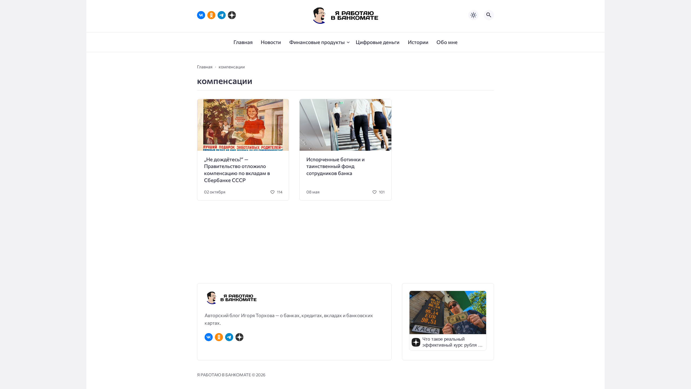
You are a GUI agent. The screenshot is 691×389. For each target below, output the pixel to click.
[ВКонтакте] (201, 15)
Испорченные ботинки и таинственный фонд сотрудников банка (335, 166)
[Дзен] (232, 15)
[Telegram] (222, 15)
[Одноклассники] (211, 15)
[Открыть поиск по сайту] (489, 15)
